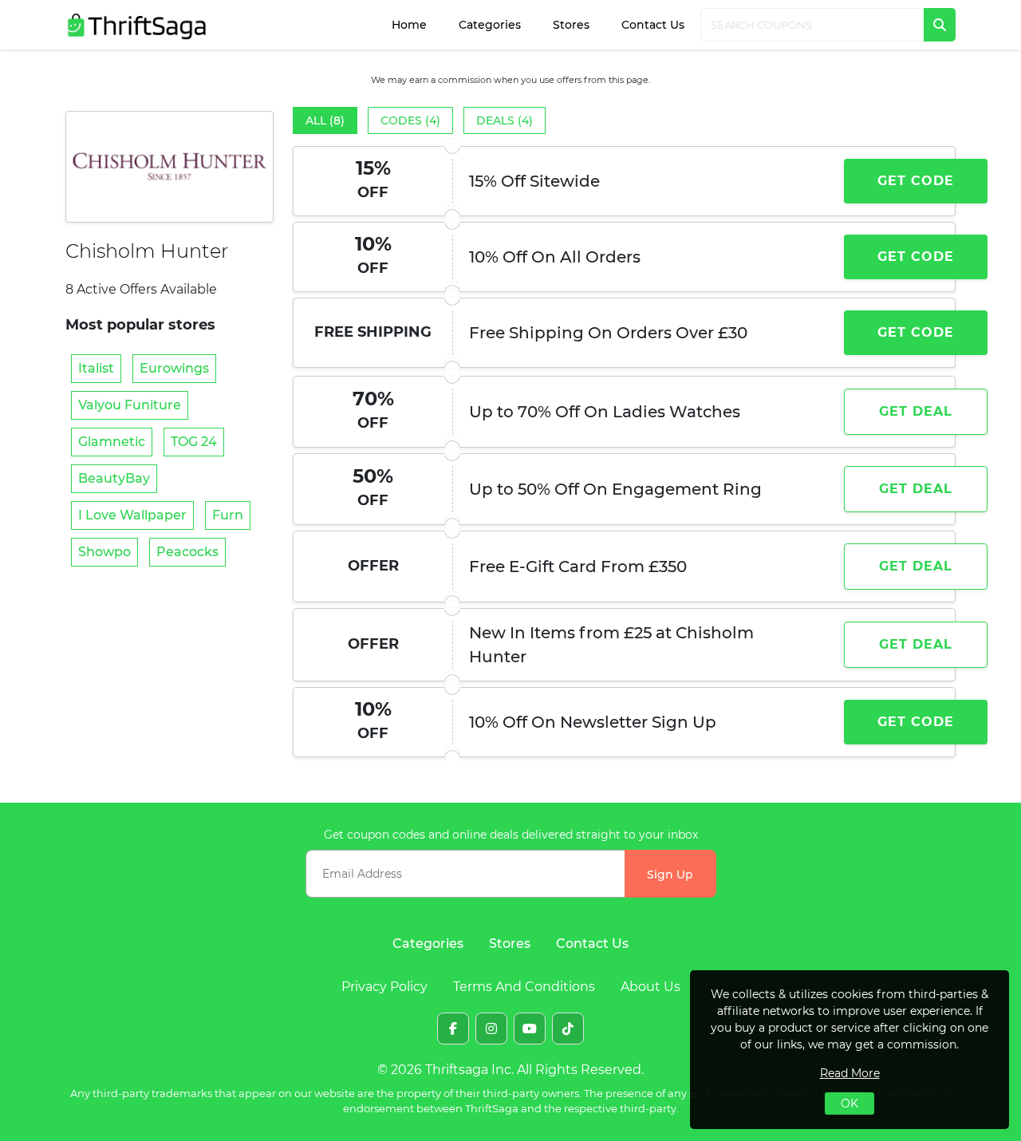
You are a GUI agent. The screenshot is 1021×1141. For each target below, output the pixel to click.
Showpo (104, 551)
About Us (650, 986)
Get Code (915, 180)
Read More (850, 1073)
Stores (571, 25)
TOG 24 (194, 441)
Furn (227, 515)
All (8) (325, 120)
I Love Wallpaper (132, 515)
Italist (96, 368)
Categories (490, 25)
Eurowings (174, 368)
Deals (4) (504, 120)
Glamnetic (111, 441)
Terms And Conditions (524, 986)
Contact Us (652, 25)
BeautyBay (114, 478)
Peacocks (187, 551)
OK (849, 1103)
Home (409, 25)
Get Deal (915, 411)
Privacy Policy (384, 986)
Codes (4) (410, 120)
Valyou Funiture (129, 405)
